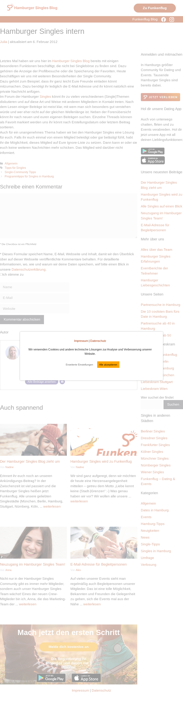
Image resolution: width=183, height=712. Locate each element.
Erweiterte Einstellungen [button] (79, 364)
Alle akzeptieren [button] (108, 364)
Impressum (81, 340)
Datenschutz (98, 340)
